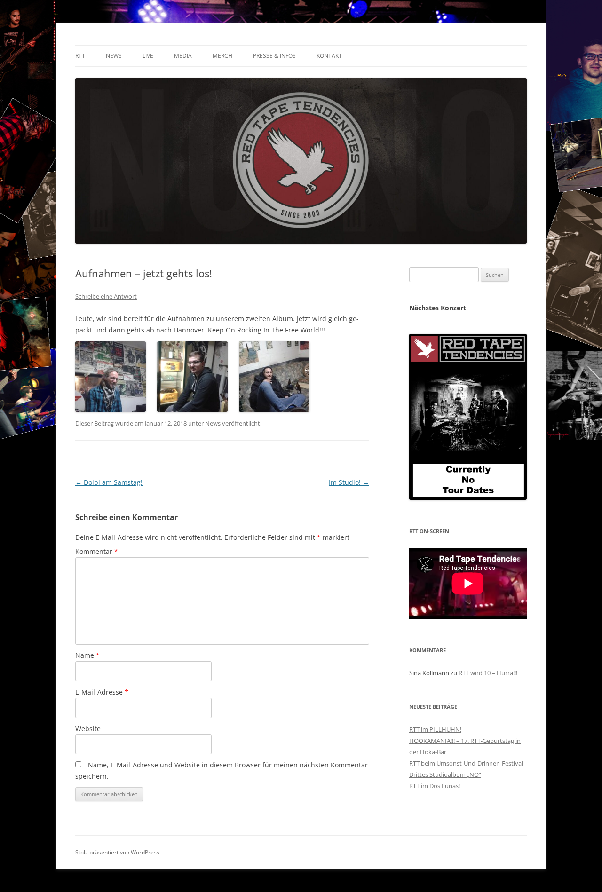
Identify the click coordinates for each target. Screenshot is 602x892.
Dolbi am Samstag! (109, 482)
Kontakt (329, 56)
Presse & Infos (274, 56)
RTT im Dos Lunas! (434, 785)
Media (183, 56)
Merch (222, 56)
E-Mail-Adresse (101, 691)
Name (87, 655)
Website (88, 728)
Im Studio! (349, 482)
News (114, 56)
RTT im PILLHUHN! (435, 729)
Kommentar (96, 551)
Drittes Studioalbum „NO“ (445, 774)
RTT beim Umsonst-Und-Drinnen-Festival (466, 763)
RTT (80, 56)
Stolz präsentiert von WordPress (117, 852)
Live (148, 56)
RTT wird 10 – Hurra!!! (488, 673)
